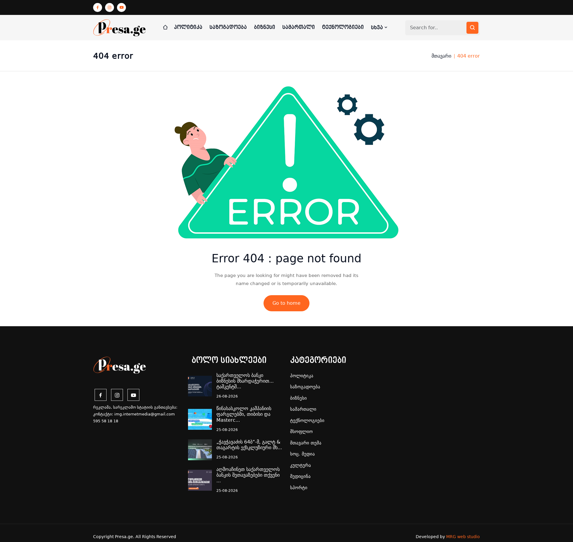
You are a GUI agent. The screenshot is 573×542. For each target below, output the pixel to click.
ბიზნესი (264, 27)
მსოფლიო (301, 431)
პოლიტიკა (188, 27)
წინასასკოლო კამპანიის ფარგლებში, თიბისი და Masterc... (243, 414)
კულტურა (300, 465)
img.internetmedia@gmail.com (144, 414)
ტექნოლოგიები (343, 27)
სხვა (377, 27)
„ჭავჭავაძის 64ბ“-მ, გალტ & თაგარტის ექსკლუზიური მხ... (249, 444)
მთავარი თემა (305, 443)
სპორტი (298, 487)
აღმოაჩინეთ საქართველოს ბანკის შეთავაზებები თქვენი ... (248, 475)
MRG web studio (463, 536)
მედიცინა (300, 476)
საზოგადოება (228, 27)
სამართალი (298, 27)
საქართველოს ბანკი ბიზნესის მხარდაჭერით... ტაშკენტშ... (245, 380)
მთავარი (441, 56)
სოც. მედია (302, 454)
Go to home (286, 303)
